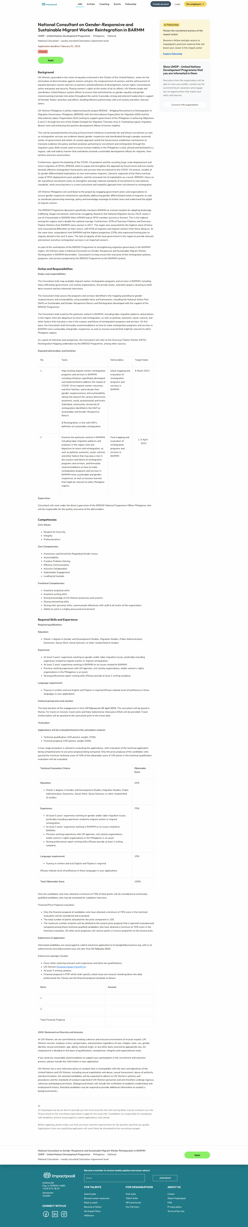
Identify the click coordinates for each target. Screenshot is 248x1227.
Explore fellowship (172, 53)
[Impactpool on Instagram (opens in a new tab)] (64, 1217)
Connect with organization (184, 104)
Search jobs (90, 1193)
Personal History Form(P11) (71, 966)
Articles (91, 4)
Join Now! (165, 1178)
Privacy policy (174, 1206)
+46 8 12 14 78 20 (51, 1188)
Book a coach (91, 1202)
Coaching (104, 4)
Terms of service (175, 1211)
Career (171, 1193)
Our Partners (132, 1206)
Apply (51, 60)
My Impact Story (92, 1211)
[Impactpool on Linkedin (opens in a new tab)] (55, 1217)
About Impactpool (176, 1198)
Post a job (131, 1193)
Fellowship (130, 4)
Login (177, 4)
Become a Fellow (92, 1206)
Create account (161, 4)
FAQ (169, 1202)
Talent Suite (132, 1198)
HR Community (133, 1202)
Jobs (80, 3)
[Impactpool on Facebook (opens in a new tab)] (46, 1217)
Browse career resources (96, 1198)
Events (117, 4)
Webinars (89, 1215)
